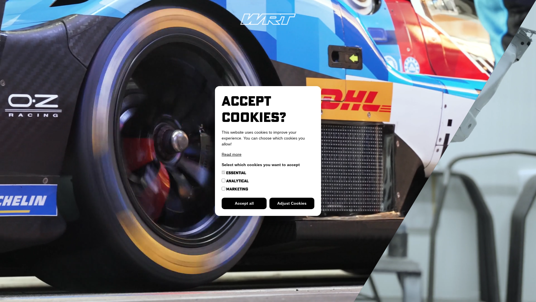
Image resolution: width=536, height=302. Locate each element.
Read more (231, 154)
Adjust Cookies (292, 203)
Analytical (237, 180)
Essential (235, 172)
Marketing (236, 189)
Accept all (244, 203)
